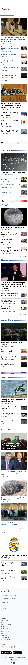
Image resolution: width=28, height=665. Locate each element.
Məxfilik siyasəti (4, 635)
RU (16, 662)
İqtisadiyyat (5, 150)
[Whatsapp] (2, 647)
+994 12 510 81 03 (4, 602)
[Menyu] (25, 9)
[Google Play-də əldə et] (17, 652)
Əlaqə (2, 622)
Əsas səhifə (7, 14)
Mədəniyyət (5, 430)
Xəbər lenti (21, 14)
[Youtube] (11, 647)
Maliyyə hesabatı (4, 628)
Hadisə (4, 377)
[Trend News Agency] (5, 591)
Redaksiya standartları (6, 624)
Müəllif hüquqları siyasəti (6, 637)
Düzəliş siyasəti (4, 626)
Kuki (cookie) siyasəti (5, 639)
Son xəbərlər (3, 610)
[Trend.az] (5, 9)
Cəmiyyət (4, 205)
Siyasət (4, 81)
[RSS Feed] (20, 647)
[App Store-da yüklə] (6, 652)
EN (11, 662)
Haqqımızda (3, 618)
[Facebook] (5, 647)
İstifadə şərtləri (4, 633)
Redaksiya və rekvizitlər (6, 620)
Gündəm (4, 260)
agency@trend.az (4, 604)
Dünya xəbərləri (7, 320)
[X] (8, 647)
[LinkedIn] (17, 647)
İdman (3, 532)
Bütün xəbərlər (23, 136)
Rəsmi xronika (4, 612)
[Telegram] (14, 647)
